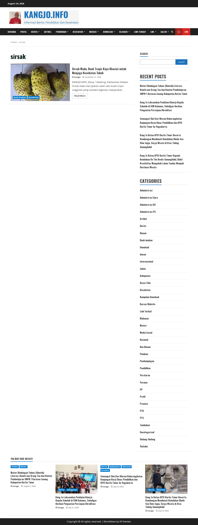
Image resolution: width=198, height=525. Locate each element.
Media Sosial (146, 332)
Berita (34, 31)
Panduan (144, 354)
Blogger (123, 31)
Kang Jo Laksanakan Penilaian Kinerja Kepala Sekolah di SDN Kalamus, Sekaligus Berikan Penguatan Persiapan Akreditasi (162, 106)
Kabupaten (145, 276)
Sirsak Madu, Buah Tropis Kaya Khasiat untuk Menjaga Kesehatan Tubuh (40, 82)
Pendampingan (147, 361)
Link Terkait (140, 31)
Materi (143, 325)
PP (141, 389)
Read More (81, 96)
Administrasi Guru (149, 197)
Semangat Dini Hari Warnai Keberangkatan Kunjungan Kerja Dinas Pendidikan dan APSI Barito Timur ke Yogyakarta (161, 122)
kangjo (77, 77)
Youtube (144, 446)
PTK (142, 411)
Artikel (47, 31)
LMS (152, 31)
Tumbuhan (145, 425)
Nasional (144, 339)
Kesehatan (78, 31)
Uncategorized (147, 432)
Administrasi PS (148, 211)
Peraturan (145, 375)
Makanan (144, 318)
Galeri (164, 31)
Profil (23, 31)
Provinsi (144, 403)
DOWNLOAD (108, 31)
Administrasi (146, 190)
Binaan (143, 233)
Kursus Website (147, 304)
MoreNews (110, 521)
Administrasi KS (148, 204)
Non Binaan (145, 347)
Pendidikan (61, 31)
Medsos (93, 31)
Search (144, 54)
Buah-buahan (20, 97)
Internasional (146, 261)
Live (186, 31)
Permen (143, 382)
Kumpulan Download (149, 297)
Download (144, 247)
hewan (143, 254)
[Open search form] (172, 32)
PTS (142, 418)
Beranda (12, 31)
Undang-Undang (147, 439)
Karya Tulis (145, 283)
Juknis (143, 268)
